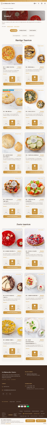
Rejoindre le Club (36, 413)
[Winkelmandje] (41, 3)
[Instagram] (3, 393)
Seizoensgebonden (16, 35)
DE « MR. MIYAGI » (7, 111)
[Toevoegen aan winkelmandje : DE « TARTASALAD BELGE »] (43, 151)
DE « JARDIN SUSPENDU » (32, 295)
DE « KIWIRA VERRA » (8, 340)
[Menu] (45, 3)
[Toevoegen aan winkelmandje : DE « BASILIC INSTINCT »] (20, 247)
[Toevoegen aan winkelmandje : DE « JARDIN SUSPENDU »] (43, 291)
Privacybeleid (41, 416)
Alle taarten (13, 30)
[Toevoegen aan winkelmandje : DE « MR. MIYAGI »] (20, 107)
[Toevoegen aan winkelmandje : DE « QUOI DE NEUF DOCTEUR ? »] (20, 151)
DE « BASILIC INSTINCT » (9, 251)
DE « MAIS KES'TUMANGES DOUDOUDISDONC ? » (31, 341)
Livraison (41, 411)
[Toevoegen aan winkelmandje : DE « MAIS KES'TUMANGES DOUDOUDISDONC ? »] (43, 335)
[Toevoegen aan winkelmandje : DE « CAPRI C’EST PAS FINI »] (20, 63)
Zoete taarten (16, 26)
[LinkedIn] (10, 393)
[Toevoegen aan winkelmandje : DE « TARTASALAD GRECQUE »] (20, 195)
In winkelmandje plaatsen (12, 84)
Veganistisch (31, 35)
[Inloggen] (38, 3)
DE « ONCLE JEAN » (30, 111)
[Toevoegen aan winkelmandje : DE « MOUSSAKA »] (43, 63)
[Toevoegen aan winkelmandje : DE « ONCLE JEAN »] (43, 107)
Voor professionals (27, 411)
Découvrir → (28, 73)
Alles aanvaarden (40, 420)
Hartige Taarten (10, 26)
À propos (19, 413)
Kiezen (44, 423)
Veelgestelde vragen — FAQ (24, 416)
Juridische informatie (33, 416)
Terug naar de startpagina (8, 8)
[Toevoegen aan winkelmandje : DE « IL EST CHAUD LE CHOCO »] (20, 291)
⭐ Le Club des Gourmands (27, 413)
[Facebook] (6, 393)
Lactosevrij (25, 35)
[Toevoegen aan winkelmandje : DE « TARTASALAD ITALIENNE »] (43, 195)
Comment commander (35, 411)
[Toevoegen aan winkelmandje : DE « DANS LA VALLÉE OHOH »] (43, 247)
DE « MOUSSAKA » (30, 67)
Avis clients (43, 413)
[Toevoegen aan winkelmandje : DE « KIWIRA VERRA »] (20, 335)
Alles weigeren (30, 420)
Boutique (21, 411)
